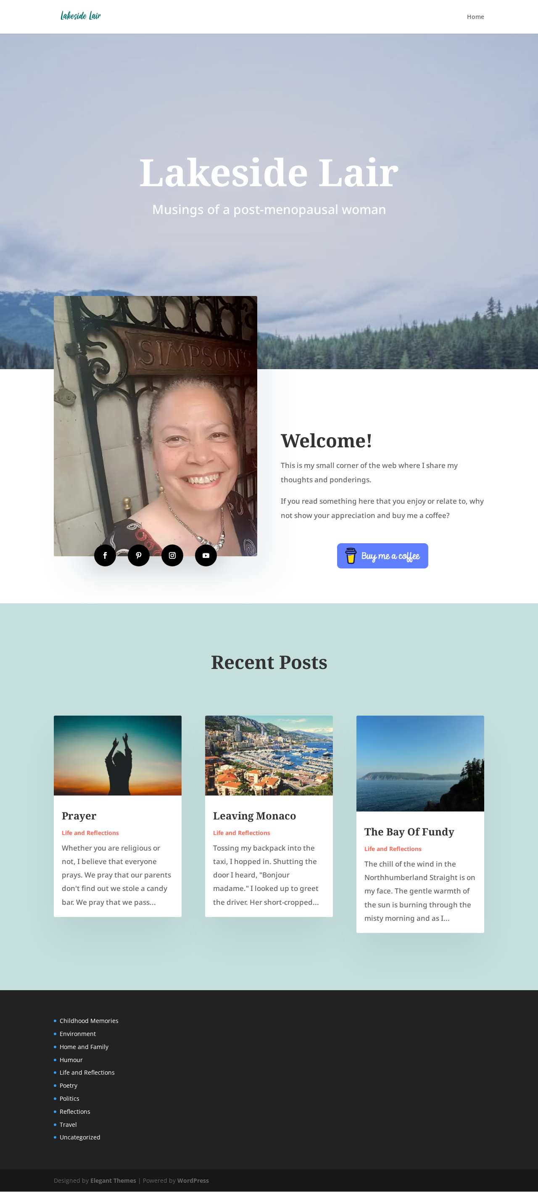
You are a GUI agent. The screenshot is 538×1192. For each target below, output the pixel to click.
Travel (68, 1125)
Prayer (79, 815)
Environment (78, 1034)
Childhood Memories (89, 1021)
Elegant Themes (113, 1180)
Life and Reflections (90, 833)
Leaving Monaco (254, 815)
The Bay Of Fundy (409, 831)
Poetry (68, 1085)
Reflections (75, 1111)
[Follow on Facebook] (105, 555)
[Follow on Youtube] (206, 555)
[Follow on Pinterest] (139, 555)
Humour (71, 1060)
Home (475, 17)
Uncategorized (80, 1137)
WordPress (193, 1180)
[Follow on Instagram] (172, 555)
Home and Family (84, 1047)
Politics (69, 1098)
